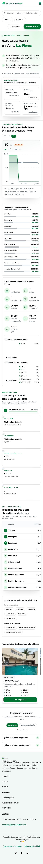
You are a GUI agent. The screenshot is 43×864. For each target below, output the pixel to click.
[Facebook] (21, 853)
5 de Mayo (9, 609)
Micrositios (6, 808)
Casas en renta (10, 627)
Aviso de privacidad (32, 846)
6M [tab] (5, 136)
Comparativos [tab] (21, 730)
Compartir (16, 26)
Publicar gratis (8, 798)
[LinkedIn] (27, 853)
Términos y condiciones (12, 846)
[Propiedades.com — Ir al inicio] (12, 3)
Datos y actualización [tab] (28, 725)
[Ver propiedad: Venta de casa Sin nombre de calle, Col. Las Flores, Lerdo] (20, 661)
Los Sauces (31, 609)
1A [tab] (9, 136)
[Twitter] (15, 853)
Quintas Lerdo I (11, 618)
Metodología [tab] (12, 725)
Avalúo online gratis (10, 803)
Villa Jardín (21, 613)
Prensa (5, 786)
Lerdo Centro (10, 613)
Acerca (5, 781)
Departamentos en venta (27, 627)
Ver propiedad (20, 700)
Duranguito (20, 609)
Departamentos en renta (13, 632)
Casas (18, 20)
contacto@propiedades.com (14, 825)
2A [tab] (13, 136)
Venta (6, 20)
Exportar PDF (31, 26)
